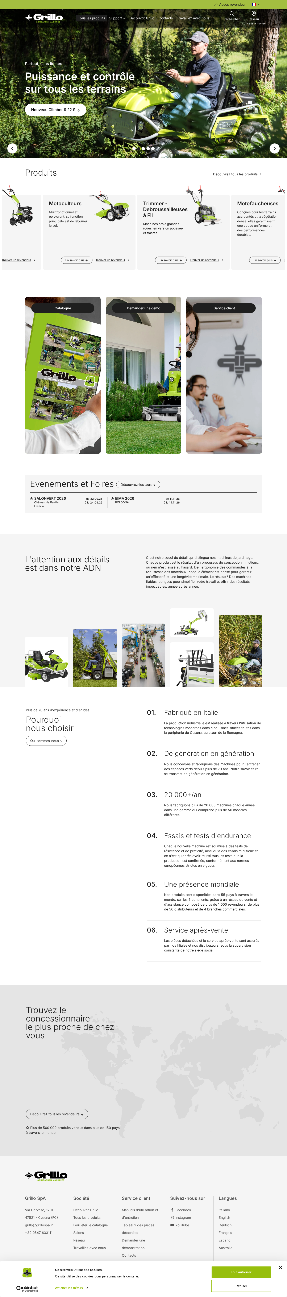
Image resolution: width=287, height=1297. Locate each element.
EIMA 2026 (124, 498)
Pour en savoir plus (49, 105)
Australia (225, 1247)
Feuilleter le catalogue (90, 1225)
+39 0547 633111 (39, 1232)
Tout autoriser (241, 1272)
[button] (9, 148)
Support (116, 18)
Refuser (241, 1286)
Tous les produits (91, 18)
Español (225, 1240)
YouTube (181, 1225)
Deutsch (225, 1225)
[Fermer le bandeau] (280, 1267)
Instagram (182, 1217)
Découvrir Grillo (141, 18)
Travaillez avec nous (193, 18)
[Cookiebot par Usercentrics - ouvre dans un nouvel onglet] (27, 1289)
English (224, 1217)
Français (225, 1232)
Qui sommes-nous (44, 740)
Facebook (182, 1209)
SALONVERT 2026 (50, 498)
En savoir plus (60, 260)
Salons (78, 1232)
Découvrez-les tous (137, 484)
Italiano (224, 1209)
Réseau (79, 1240)
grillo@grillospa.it (39, 1225)
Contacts (166, 18)
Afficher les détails (69, 1288)
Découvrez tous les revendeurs (55, 1114)
